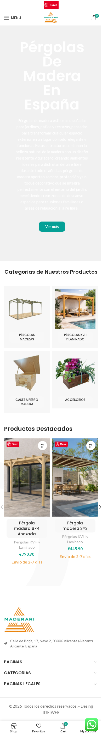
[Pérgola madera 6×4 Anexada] (27, 477)
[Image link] (19, 619)
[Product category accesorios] (75, 379)
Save (53, 5)
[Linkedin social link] (62, 5)
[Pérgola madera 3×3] (75, 477)
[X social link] (40, 5)
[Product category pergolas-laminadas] (75, 317)
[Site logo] (51, 17)
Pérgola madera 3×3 (75, 525)
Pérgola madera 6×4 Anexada (27, 528)
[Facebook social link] (34, 5)
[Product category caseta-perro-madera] (27, 382)
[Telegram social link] (68, 5)
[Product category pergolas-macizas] (27, 317)
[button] (42, 445)
